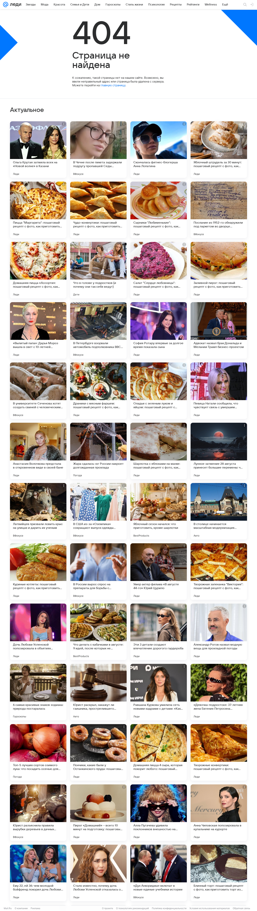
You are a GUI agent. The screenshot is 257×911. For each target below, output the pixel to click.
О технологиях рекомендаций (132, 908)
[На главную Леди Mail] (14, 4)
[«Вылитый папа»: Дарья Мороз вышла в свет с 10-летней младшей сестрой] (38, 330)
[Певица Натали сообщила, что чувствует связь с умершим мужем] (219, 390)
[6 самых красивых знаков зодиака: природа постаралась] (38, 692)
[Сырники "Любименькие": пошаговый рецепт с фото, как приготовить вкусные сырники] (158, 210)
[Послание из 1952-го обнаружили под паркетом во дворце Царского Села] (219, 210)
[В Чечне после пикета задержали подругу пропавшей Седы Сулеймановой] (98, 149)
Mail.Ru (8, 908)
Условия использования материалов (209, 908)
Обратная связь (241, 908)
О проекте (107, 908)
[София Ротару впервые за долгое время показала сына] (158, 330)
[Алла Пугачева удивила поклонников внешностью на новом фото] (158, 812)
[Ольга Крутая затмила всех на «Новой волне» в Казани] (38, 149)
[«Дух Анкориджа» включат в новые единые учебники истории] (158, 873)
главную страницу (112, 85)
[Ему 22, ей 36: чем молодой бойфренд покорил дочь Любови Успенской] (38, 873)
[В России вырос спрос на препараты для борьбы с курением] (98, 571)
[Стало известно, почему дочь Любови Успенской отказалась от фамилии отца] (98, 873)
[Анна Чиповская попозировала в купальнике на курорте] (219, 812)
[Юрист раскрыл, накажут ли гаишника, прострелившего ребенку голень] (98, 692)
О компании (21, 908)
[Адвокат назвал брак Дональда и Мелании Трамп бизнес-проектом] (219, 330)
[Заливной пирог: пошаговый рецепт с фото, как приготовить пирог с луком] (219, 270)
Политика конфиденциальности (169, 908)
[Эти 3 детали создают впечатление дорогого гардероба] (158, 632)
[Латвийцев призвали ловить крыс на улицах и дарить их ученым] (38, 511)
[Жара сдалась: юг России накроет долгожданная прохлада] (98, 451)
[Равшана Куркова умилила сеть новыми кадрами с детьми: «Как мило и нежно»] (158, 692)
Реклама (35, 908)
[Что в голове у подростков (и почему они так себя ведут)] (98, 270)
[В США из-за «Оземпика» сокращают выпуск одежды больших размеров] (98, 511)
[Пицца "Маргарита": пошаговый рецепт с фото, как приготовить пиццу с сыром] (38, 210)
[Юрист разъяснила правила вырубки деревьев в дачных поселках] (38, 812)
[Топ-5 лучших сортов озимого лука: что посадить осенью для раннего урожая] (38, 752)
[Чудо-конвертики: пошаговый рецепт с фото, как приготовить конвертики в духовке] (98, 210)
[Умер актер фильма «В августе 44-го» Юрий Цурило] (158, 571)
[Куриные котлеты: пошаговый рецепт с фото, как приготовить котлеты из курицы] (38, 571)
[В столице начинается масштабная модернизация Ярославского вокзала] (219, 511)
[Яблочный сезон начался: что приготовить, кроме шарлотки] (158, 511)
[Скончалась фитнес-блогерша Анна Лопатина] (158, 149)
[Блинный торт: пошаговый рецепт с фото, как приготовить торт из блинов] (219, 873)
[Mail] (5, 4)
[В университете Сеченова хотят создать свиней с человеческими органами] (38, 390)
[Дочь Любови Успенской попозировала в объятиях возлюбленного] (38, 632)
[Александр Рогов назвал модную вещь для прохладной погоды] (219, 632)
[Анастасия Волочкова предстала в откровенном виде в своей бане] (38, 451)
